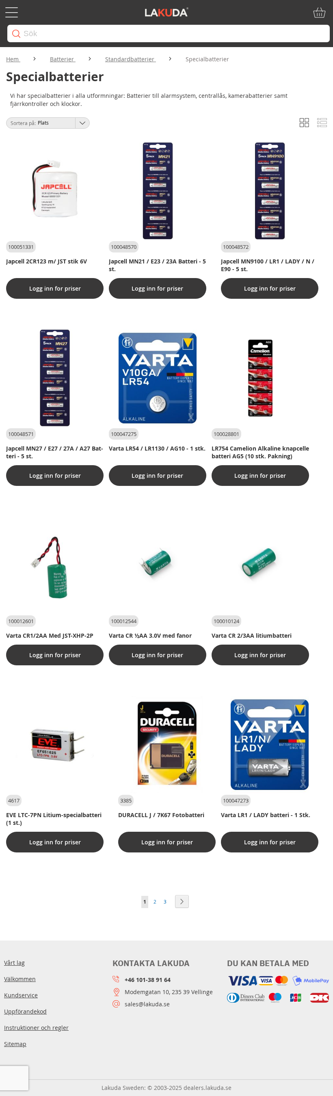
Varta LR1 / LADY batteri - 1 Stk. (265, 815)
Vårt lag (14, 963)
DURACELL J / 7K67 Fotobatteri (161, 815)
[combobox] (168, 33)
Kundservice (21, 995)
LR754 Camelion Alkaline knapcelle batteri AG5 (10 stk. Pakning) (260, 452)
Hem (13, 59)
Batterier (63, 59)
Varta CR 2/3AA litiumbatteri (252, 635)
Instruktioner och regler (36, 1027)
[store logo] (166, 12)
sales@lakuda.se (147, 1004)
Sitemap (15, 1044)
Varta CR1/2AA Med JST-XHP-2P (49, 635)
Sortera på (23, 123)
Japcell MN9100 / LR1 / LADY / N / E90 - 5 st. (267, 265)
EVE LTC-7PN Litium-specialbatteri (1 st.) (54, 818)
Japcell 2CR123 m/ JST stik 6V (46, 261)
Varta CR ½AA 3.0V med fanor (150, 635)
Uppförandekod (25, 1011)
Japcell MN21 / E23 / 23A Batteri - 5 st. (157, 265)
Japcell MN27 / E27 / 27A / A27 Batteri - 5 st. (54, 452)
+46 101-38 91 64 (148, 980)
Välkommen (20, 979)
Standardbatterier (130, 59)
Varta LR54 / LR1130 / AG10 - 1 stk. (157, 448)
